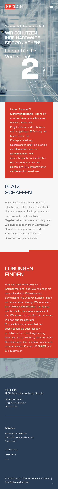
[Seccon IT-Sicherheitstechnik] (14, 6)
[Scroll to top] (52, 483)
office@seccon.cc (14, 399)
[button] (51, 6)
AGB (7, 459)
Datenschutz (11, 450)
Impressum (10, 455)
